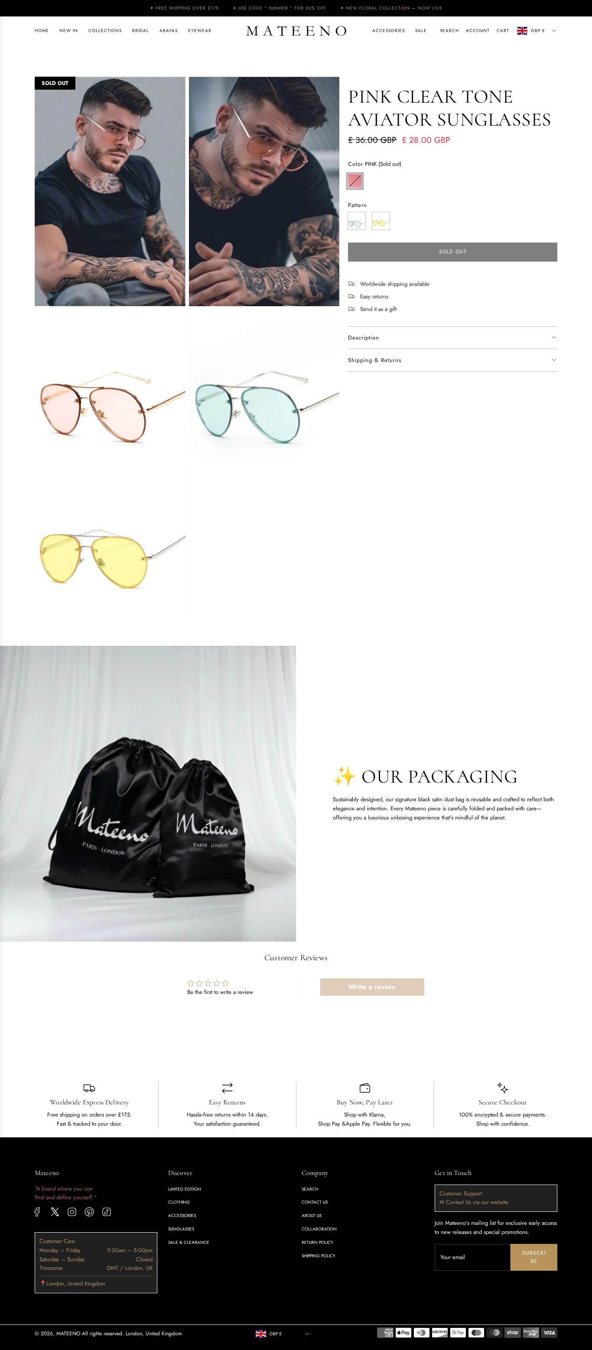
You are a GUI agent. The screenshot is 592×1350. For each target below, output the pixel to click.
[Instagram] (72, 1212)
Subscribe (534, 1257)
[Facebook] (37, 1212)
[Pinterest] (89, 1212)
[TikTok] (106, 1212)
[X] (54, 1212)
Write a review (372, 987)
